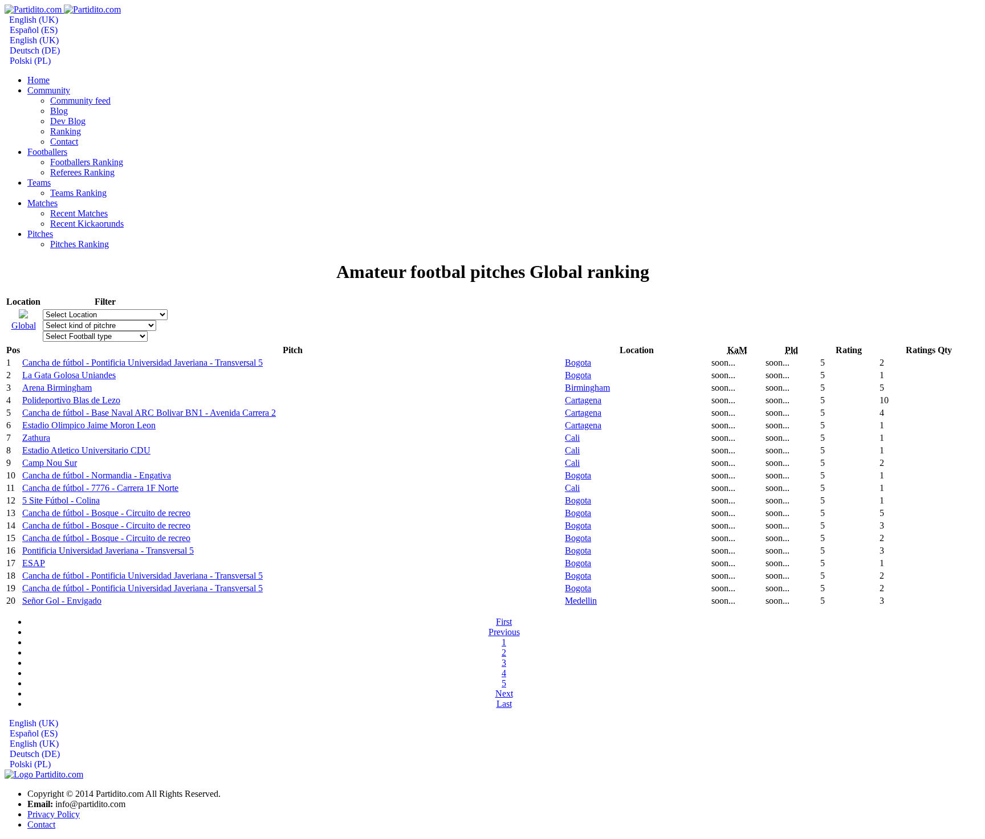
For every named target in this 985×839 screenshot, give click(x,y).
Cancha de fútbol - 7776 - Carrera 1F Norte (100, 488)
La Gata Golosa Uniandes (69, 375)
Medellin (581, 600)
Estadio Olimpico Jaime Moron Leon (89, 425)
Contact (41, 824)
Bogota (578, 362)
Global (23, 325)
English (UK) (32, 19)
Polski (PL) (29, 61)
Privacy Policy (53, 814)
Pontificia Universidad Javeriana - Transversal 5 (108, 550)
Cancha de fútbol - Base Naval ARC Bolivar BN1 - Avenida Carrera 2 (149, 413)
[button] (48, 90)
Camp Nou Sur (49, 463)
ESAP (33, 563)
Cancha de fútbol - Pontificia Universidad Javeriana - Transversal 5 (142, 362)
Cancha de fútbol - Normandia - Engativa (96, 475)
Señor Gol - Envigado (61, 600)
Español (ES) (32, 30)
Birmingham (587, 387)
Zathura (36, 438)
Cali (572, 438)
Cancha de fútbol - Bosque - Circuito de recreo (106, 513)
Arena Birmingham (57, 387)
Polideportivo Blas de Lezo (71, 400)
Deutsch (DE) (33, 50)
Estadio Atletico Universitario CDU (86, 450)
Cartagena (583, 400)
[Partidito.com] (63, 9)
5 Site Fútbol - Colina (61, 500)
